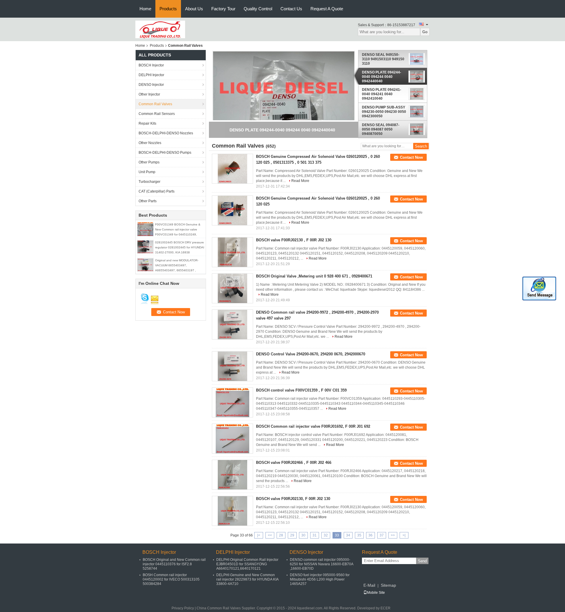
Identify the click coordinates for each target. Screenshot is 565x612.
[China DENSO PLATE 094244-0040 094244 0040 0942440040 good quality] (283, 110)
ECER (385, 608)
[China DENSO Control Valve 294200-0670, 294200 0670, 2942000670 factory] (232, 366)
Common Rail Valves (155, 104)
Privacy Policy (183, 608)
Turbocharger (149, 182)
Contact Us (291, 8)
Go (425, 32)
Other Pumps (149, 162)
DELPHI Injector (151, 75)
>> (393, 535)
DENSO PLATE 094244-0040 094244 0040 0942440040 (381, 76)
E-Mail (369, 585)
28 (281, 535)
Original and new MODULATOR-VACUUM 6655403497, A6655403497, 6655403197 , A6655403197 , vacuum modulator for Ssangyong (178, 270)
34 (348, 535)
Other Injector (149, 94)
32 (326, 535)
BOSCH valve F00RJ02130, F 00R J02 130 (293, 498)
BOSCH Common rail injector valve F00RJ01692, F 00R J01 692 (313, 426)
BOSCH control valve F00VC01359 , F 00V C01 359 (301, 390)
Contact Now (411, 157)
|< (258, 535)
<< (270, 535)
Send (422, 561)
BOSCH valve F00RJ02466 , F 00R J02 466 (293, 462)
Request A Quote (326, 8)
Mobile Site (376, 593)
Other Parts (148, 201)
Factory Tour (223, 8)
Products (168, 8)
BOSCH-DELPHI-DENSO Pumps (165, 153)
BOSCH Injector (151, 65)
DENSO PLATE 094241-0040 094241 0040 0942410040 (381, 94)
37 (382, 535)
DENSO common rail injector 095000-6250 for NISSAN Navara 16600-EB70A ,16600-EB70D (321, 564)
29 (292, 535)
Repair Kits (147, 123)
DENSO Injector (151, 85)
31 (315, 535)
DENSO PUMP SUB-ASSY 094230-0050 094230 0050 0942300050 (384, 111)
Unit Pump (147, 172)
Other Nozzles (150, 143)
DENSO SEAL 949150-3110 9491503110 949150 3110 (383, 59)
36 (370, 535)
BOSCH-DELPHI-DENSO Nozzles (166, 133)
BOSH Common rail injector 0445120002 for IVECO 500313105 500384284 (171, 579)
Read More (300, 181)
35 (359, 535)
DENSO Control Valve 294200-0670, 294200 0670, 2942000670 (310, 354)
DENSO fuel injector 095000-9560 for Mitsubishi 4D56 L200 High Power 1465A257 (320, 579)
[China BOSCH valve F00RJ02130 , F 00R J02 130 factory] (232, 252)
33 (337, 535)
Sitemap (388, 585)
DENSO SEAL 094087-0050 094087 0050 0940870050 (380, 129)
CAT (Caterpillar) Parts (157, 191)
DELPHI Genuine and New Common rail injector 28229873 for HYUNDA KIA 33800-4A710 (247, 579)
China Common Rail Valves (219, 608)
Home (145, 8)
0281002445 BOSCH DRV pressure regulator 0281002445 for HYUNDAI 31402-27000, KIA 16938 (179, 247)
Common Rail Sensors (157, 114)
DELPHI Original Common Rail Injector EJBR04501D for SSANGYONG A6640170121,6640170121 (247, 564)
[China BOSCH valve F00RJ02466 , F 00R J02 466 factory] (232, 475)
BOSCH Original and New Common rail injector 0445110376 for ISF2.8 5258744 (174, 564)
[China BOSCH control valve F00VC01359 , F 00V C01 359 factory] (232, 402)
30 (303, 535)
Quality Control (258, 8)
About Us (194, 8)
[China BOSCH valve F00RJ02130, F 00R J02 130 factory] (232, 511)
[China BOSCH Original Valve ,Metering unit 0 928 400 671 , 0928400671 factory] (232, 288)
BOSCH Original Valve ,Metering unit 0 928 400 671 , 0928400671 (314, 276)
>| (404, 535)
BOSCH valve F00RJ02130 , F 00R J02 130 (293, 240)
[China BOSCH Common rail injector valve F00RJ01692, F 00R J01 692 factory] (232, 439)
